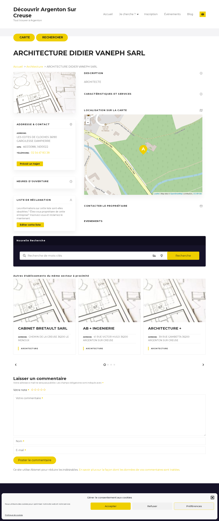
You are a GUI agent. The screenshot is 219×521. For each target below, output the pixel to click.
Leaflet (156, 193)
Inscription (151, 14)
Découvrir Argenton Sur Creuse (44, 12)
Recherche (183, 255)
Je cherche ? (127, 14)
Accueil (108, 14)
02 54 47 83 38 (40, 152)
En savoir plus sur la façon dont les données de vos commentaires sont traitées (129, 469)
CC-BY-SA (197, 193)
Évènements (172, 14)
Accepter (111, 506)
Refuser (152, 506)
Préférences (194, 506)
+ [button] (88, 118)
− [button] (88, 122)
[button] (212, 497)
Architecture (29, 349)
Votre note (20, 390)
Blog (190, 14)
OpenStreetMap (176, 193)
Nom (18, 441)
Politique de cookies (14, 515)
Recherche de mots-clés (24, 256)
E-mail (19, 450)
